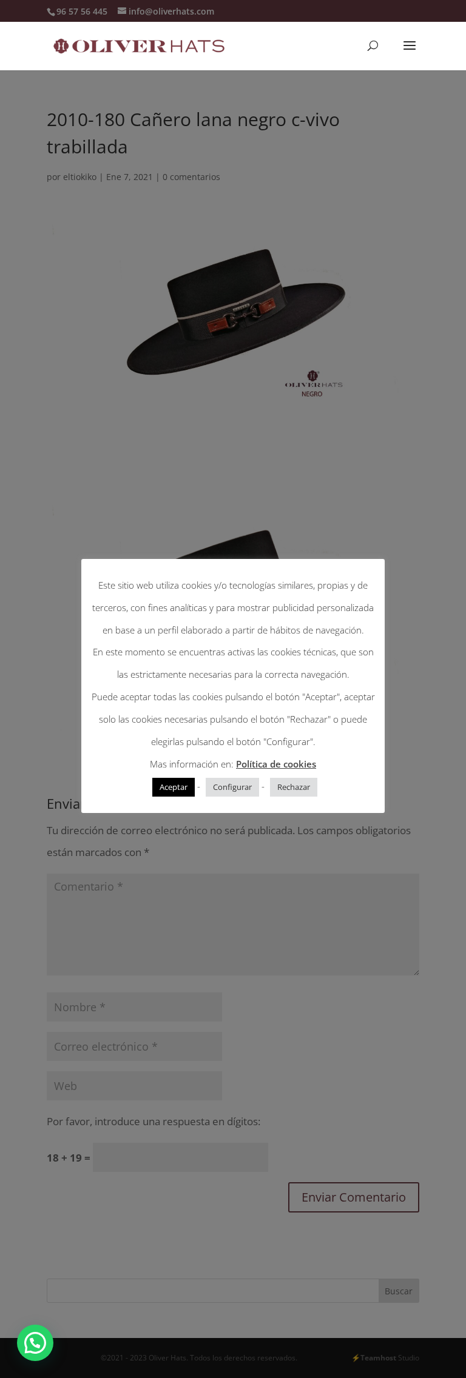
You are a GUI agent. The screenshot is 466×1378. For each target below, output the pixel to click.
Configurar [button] (232, 786)
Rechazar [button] (293, 786)
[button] (35, 1343)
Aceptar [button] (173, 786)
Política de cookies (276, 764)
